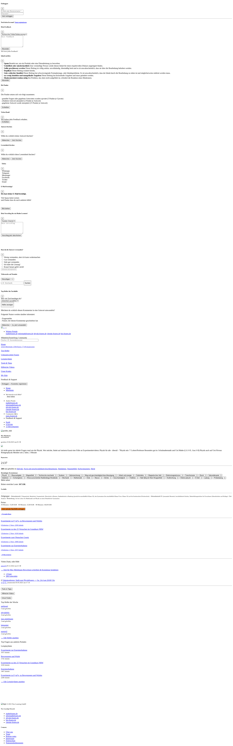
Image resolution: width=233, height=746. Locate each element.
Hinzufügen (6, 279)
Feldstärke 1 (141, 475)
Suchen (27, 283)
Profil (8, 422)
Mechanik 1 (66, 478)
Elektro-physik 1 (187, 478)
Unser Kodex (6, 371)
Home (18, 345)
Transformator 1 (191, 475)
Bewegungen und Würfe (10, 656)
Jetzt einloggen (7, 16)
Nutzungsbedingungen (14, 743)
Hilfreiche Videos (7, 367)
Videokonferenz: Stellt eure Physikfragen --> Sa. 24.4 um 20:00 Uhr (28, 580)
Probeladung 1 (219, 478)
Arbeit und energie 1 (126, 475)
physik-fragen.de (40, 334)
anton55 (4, 566)
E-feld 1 (198, 478)
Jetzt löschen (16, 140)
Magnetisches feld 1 (156, 475)
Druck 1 (203, 475)
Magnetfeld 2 (31, 475)
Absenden (5, 49)
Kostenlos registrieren (19, 384)
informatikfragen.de (25, 334)
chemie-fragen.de (53, 334)
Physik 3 (5, 475)
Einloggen (5, 384)
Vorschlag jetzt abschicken (11, 235)
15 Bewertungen (12, 427)
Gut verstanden (10, 260)
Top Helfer (5, 351)
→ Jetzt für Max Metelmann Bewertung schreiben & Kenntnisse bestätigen (29, 570)
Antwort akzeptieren (9, 269)
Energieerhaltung (7, 669)
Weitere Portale (11, 331)
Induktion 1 (6, 478)
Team (8, 734)
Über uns (9, 732)
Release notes (11, 736)
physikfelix (5, 613)
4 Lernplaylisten (6, 514)
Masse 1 (98, 478)
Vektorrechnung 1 (75, 475)
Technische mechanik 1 (47, 475)
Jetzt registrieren (21, 22)
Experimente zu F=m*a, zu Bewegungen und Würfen (21, 675)
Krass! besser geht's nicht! (14, 267)
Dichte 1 (107, 478)
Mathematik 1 (79, 478)
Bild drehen (6, 208)
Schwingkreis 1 (19, 478)
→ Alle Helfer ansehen (10, 638)
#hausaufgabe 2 (18, 475)
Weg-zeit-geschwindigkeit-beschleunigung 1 (100, 475)
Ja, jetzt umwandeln (19, 325)
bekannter (4, 625)
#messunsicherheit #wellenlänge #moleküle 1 (43, 478)
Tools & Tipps (6, 363)
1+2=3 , (4, 582)
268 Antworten (11, 576)
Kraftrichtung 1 (172, 478)
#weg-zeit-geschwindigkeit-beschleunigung (40, 469)
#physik (20, 469)
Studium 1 (63, 475)
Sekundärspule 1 (215, 475)
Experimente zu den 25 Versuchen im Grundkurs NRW (22, 663)
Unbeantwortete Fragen (10, 355)
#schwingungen (84, 469)
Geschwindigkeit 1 (120, 478)
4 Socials (9, 424)
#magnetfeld (72, 469)
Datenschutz (10, 741)
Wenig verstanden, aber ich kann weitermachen (22, 257)
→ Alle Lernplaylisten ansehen (13, 682)
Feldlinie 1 (134, 478)
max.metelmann (7, 619)
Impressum (10, 739)
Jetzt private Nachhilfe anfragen (13, 509)
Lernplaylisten (6, 359)
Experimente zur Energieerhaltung (14, 650)
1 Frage (9, 574)
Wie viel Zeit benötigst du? (11, 299)
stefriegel (4, 606)
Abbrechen (5, 140)
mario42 (4, 631)
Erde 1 (89, 478)
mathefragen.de (12, 334)
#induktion (62, 469)
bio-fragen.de (66, 334)
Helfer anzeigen (7, 305)
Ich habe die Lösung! (12, 264)
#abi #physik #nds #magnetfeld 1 (152, 478)
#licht (93, 469)
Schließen (5, 107)
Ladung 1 (208, 478)
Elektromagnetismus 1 (174, 475)
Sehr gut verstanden (11, 262)
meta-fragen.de (11, 416)
